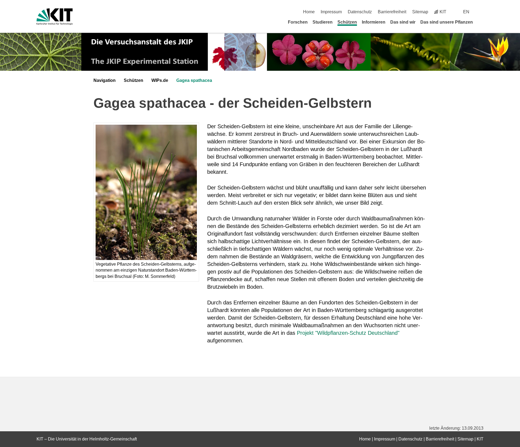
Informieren (373, 22)
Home (309, 11)
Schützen (347, 22)
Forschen (298, 22)
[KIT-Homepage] (55, 16)
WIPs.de (159, 80)
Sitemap (420, 11)
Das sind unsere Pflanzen (446, 22)
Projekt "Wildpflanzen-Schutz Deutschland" (348, 333)
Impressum (331, 11)
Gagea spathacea (194, 80)
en (466, 11)
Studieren (323, 22)
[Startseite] (481, 22)
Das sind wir (402, 22)
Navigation (104, 80)
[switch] (481, 11)
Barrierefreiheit (392, 11)
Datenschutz (360, 11)
